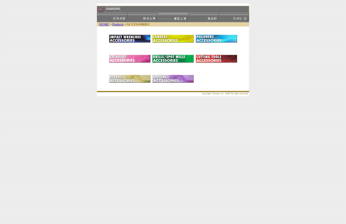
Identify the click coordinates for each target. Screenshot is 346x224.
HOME (104, 24)
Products (117, 24)
